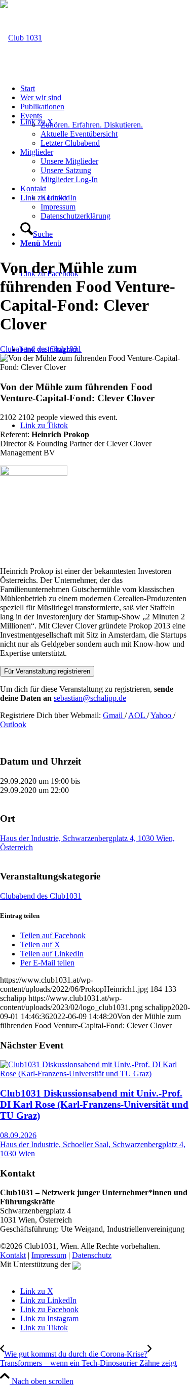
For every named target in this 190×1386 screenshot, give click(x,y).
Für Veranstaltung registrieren (47, 671)
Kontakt (13, 1255)
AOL (137, 715)
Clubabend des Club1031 (41, 349)
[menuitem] (105, 88)
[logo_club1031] (21, 37)
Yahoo (161, 715)
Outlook (13, 724)
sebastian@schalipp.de (90, 698)
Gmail (114, 715)
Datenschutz (91, 1255)
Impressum (48, 1255)
